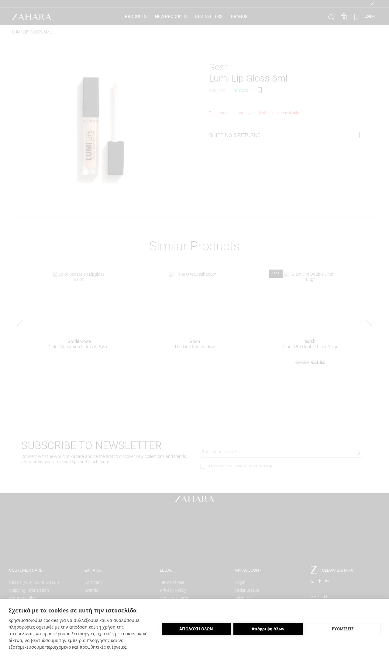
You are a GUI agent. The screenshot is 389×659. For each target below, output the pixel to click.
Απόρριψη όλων (268, 629)
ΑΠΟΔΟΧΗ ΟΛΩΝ (196, 629)
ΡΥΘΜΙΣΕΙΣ (343, 629)
